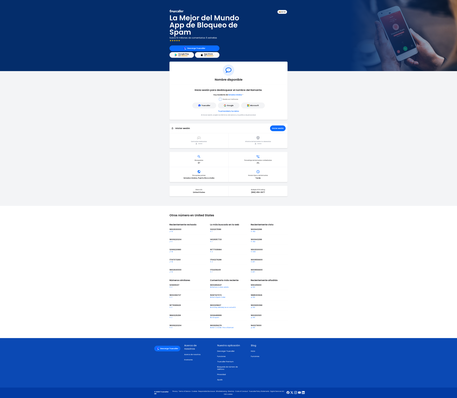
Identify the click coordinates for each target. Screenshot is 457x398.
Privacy (175, 391)
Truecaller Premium (225, 361)
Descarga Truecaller (196, 48)
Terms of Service (185, 391)
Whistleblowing (221, 391)
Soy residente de (227, 95)
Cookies (194, 391)
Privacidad (221, 374)
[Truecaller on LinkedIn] (303, 392)
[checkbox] (197, 347)
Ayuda (219, 379)
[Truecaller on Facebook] (288, 392)
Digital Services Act (277, 391)
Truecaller (205, 105)
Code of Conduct (241, 391)
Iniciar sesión (278, 128)
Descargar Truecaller (226, 351)
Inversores (188, 360)
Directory (231, 391)
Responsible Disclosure (206, 391)
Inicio (253, 351)
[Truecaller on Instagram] (295, 392)
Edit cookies (228, 394)
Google (230, 105)
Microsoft (254, 105)
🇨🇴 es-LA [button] (282, 12)
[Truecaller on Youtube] (299, 392)
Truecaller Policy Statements (259, 391)
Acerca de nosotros (192, 354)
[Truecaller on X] (291, 392)
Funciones (221, 356)
